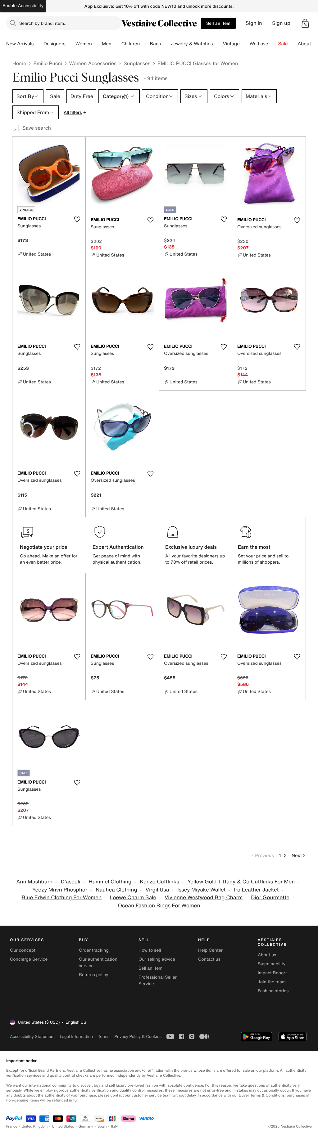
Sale (283, 43)
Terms (103, 1036)
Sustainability (271, 964)
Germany (85, 1126)
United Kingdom (35, 1126)
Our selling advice (157, 959)
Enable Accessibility (22, 5)
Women (83, 43)
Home (19, 63)
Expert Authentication (118, 547)
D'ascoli (70, 882)
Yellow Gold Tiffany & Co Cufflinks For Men (241, 882)
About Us (308, 43)
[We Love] (273, 43)
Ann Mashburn (34, 882)
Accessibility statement (32, 1036)
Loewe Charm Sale (133, 897)
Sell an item (218, 23)
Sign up (281, 23)
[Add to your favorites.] (77, 219)
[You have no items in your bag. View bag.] (305, 23)
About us (267, 955)
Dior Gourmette (270, 897)
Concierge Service (29, 959)
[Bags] (165, 43)
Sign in (254, 23)
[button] (305, 23)
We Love (259, 43)
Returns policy (93, 975)
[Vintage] (244, 43)
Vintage (231, 43)
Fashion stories (273, 991)
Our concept (22, 950)
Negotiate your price (43, 547)
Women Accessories (92, 63)
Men (106, 43)
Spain (102, 1126)
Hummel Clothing (110, 882)
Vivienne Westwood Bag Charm (204, 897)
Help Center (210, 950)
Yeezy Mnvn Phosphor (59, 890)
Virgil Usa (157, 890)
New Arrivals (20, 43)
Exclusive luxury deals (191, 547)
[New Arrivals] (38, 43)
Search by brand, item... (43, 23)
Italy (114, 1126)
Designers (54, 43)
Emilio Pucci (47, 63)
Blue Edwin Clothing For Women (61, 897)
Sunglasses (137, 63)
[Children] (144, 43)
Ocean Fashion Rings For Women (159, 905)
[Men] (116, 43)
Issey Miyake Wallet (201, 890)
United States (63, 1126)
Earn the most (254, 547)
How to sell (150, 950)
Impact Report (272, 973)
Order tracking (94, 950)
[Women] (96, 43)
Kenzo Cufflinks (159, 882)
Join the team (272, 982)
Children (130, 43)
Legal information (76, 1036)
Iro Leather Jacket (256, 890)
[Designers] (70, 43)
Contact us (209, 959)
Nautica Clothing (116, 890)
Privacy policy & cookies (137, 1036)
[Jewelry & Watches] (217, 43)
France (11, 1126)
